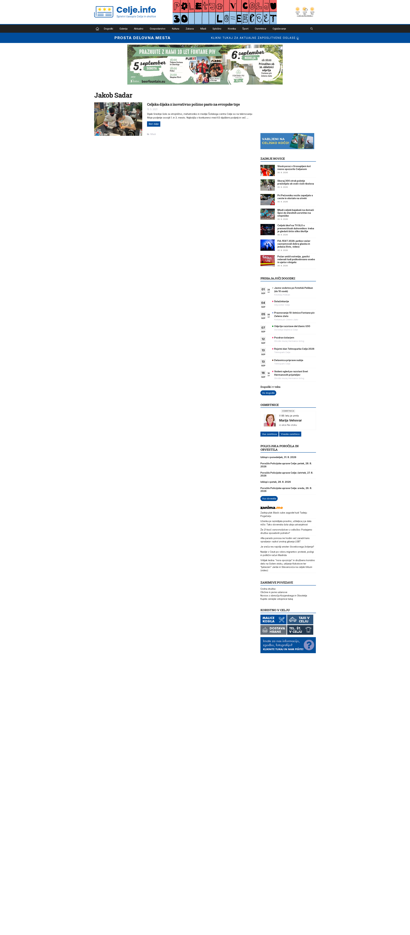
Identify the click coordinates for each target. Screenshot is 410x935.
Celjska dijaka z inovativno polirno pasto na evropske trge (193, 104)
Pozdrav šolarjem (284, 337)
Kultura (175, 28)
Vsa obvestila (269, 498)
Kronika (232, 28)
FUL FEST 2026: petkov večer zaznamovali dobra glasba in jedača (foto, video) (293, 244)
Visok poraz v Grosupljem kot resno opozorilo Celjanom (294, 167)
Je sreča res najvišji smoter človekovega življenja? (287, 546)
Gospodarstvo (157, 28)
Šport (245, 28)
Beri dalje (154, 123)
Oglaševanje (279, 28)
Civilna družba (267, 588)
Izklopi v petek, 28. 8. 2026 (275, 481)
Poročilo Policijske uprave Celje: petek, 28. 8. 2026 (286, 465)
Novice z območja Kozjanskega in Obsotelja (283, 595)
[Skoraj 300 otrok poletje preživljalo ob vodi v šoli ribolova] (267, 185)
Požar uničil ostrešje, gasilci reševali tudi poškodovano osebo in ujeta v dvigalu (296, 259)
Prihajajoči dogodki (277, 278)
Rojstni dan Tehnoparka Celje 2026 (294, 348)
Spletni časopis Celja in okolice (97, 29)
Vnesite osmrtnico (290, 434)
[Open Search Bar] (311, 29)
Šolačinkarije (281, 301)
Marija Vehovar (290, 420)
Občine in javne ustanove (273, 592)
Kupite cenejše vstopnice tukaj (276, 599)
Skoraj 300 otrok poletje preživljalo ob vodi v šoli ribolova (295, 182)
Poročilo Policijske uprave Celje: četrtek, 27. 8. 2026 (286, 474)
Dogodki (108, 28)
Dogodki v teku (270, 386)
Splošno (217, 28)
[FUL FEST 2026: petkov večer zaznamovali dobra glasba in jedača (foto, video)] (267, 245)
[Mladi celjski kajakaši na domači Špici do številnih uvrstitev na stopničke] (267, 214)
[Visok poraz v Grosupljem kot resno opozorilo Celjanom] (267, 170)
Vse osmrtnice (269, 434)
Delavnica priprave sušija (288, 360)
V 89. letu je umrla (289, 415)
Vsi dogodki (268, 393)
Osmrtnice (260, 28)
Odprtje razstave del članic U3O (292, 326)
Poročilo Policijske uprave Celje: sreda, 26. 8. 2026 (286, 489)
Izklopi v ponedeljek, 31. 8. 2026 (278, 457)
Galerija (123, 28)
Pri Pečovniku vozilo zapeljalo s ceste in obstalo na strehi (295, 197)
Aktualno (138, 28)
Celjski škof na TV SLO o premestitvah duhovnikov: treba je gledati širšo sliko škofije (295, 228)
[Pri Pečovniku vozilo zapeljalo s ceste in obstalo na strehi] (267, 199)
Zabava (190, 28)
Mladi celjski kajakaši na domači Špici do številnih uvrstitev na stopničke (295, 213)
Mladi (203, 28)
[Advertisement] (284, 111)
